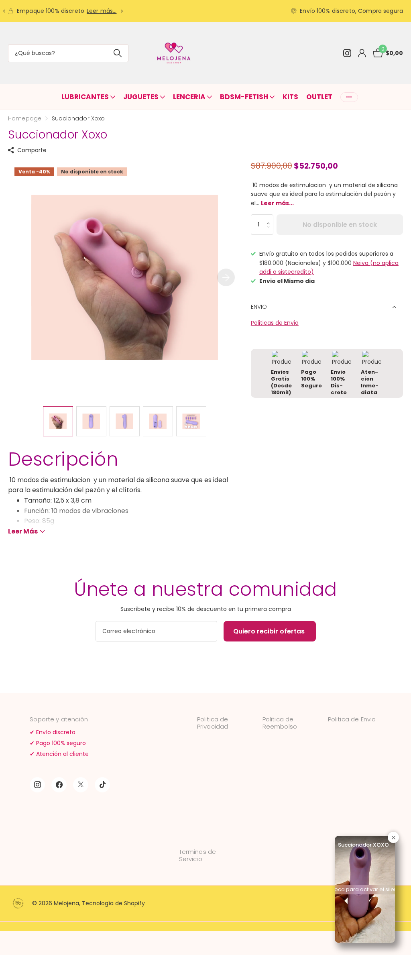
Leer (23, 531)
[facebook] (59, 784)
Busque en (117, 53)
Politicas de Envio (275, 323)
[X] (80, 784)
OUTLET (319, 97)
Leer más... (102, 11)
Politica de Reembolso (279, 723)
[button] (270, 217)
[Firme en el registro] (362, 53)
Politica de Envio (352, 719)
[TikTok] (102, 784)
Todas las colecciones (88, 97)
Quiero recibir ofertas (269, 631)
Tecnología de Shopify (113, 903)
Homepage (24, 118)
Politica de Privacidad (212, 723)
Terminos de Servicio (197, 855)
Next (122, 11)
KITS (290, 97)
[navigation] (4, 11)
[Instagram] (37, 784)
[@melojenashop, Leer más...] (347, 53)
